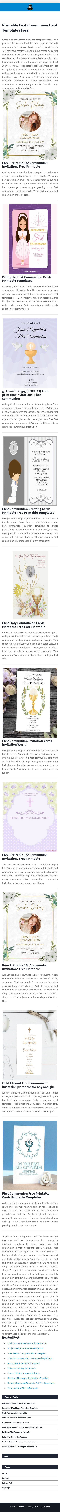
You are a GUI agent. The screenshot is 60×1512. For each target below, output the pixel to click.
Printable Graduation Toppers (14, 1437)
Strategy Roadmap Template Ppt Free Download (31, 1383)
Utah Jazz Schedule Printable (14, 1413)
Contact (5, 1478)
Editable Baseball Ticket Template (16, 1418)
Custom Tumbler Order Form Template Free (20, 1442)
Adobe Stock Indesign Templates (23, 1363)
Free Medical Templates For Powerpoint (27, 1353)
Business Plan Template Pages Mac (16, 1432)
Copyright (6, 1488)
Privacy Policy (8, 1483)
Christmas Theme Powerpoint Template (27, 1343)
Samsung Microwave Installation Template (28, 1378)
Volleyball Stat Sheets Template (23, 1388)
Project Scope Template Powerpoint (25, 1348)
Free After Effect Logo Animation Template (20, 1408)
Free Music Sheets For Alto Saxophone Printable (22, 1427)
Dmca (4, 1473)
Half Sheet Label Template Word (15, 1422)
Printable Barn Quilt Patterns (22, 1368)
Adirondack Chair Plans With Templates (18, 1403)
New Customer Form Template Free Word (19, 1446)
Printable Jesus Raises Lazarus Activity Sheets (30, 1358)
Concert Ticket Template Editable (24, 1373)
